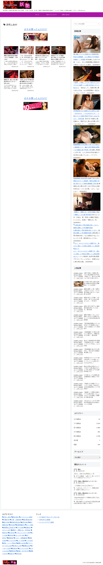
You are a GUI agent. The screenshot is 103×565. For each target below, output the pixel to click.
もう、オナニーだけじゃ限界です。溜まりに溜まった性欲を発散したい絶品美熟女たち (86, 253)
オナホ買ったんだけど (35, 29)
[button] (98, 24)
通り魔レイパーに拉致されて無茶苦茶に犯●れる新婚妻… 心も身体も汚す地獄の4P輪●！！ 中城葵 (86, 56)
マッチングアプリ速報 (46, 522)
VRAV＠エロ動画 (44, 519)
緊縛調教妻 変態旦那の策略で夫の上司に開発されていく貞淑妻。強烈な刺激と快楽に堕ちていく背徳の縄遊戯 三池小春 (86, 181)
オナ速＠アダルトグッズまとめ (49, 517)
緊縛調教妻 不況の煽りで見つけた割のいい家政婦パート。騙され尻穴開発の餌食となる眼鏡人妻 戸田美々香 (86, 147)
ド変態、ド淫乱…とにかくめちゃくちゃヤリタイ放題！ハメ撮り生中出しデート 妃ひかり (86, 85)
